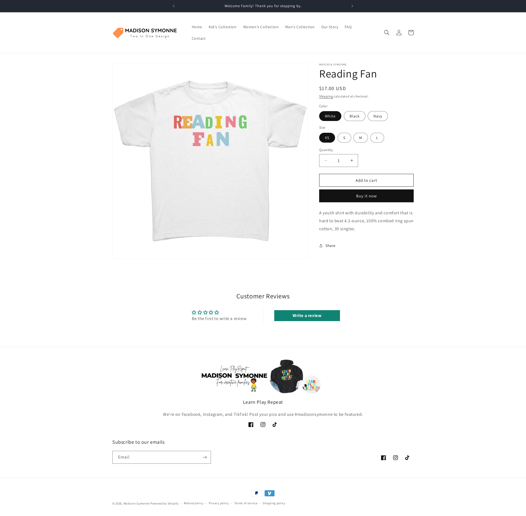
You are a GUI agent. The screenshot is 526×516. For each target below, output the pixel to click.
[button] (387, 33)
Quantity (326, 149)
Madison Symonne (137, 503)
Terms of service (245, 503)
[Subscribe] (205, 457)
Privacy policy (219, 503)
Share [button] (330, 245)
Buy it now (366, 195)
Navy (377, 116)
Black (355, 116)
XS (327, 137)
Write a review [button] (307, 315)
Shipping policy (274, 503)
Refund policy (193, 503)
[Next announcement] (352, 6)
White (330, 116)
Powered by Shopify (164, 503)
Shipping (326, 96)
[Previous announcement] (174, 6)
